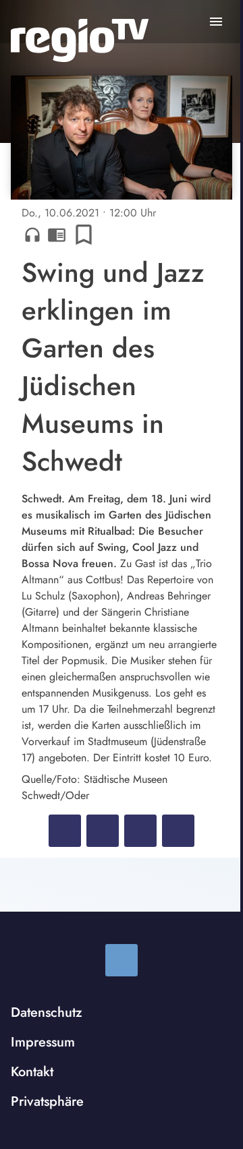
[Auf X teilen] (102, 831)
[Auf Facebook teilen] (65, 831)
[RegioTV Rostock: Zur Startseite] (79, 40)
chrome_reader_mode (56, 234)
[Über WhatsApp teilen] (140, 831)
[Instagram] (121, 960)
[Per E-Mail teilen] (178, 831)
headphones (32, 234)
